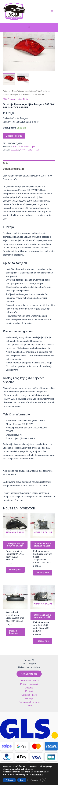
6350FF (23, 150)
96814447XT (33, 150)
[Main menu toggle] (52, 11)
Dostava (29, 688)
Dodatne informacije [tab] (13, 169)
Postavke (34, 780)
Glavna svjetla (24, 91)
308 (34, 91)
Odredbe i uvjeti (29, 695)
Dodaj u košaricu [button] (13, 632)
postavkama (37, 774)
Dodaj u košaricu (14, 136)
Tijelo (14, 91)
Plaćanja (29, 698)
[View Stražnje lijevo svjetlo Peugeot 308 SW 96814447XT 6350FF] (9, 79)
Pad (21, 780)
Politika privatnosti (29, 684)
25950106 (15, 150)
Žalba (29, 705)
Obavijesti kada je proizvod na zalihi (15, 544)
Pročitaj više (15, 569)
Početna (6, 91)
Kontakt (29, 691)
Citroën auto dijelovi (29, 680)
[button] (29, 27)
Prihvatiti (9, 780)
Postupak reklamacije (29, 702)
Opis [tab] (5, 163)
